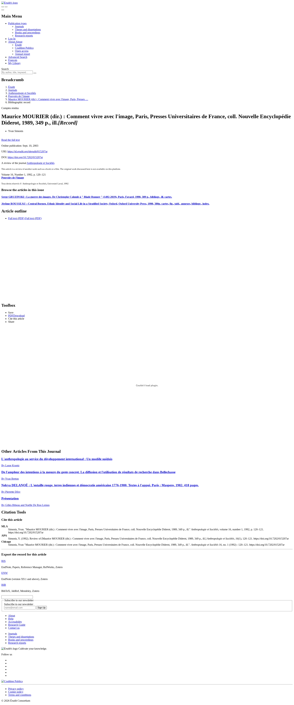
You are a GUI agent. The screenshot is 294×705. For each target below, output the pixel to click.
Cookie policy (15, 691)
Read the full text (10, 139)
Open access (21, 50)
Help (10, 618)
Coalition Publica (24, 47)
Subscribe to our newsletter (18, 604)
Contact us (14, 627)
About (18, 41)
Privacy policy (16, 688)
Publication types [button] (17, 23)
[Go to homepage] (9, 2)
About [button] (11, 41)
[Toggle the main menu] (2, 9)
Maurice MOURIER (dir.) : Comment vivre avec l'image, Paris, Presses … (48, 99)
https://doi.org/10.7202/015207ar (25, 157)
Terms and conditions (19, 694)
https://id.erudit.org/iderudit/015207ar (27, 151)
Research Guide (16, 624)
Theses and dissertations (28, 29)
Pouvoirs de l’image (19, 96)
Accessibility (15, 621)
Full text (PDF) (16, 218)
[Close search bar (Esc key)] (6, 6)
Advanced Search (17, 57)
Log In (11, 38)
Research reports (24, 35)
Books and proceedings (27, 32)
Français (12, 60)
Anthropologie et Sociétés (22, 93)
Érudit (18, 44)
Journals (19, 26)
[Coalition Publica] (12, 681)
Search (5, 69)
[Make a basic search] (2, 6)
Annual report (22, 54)
